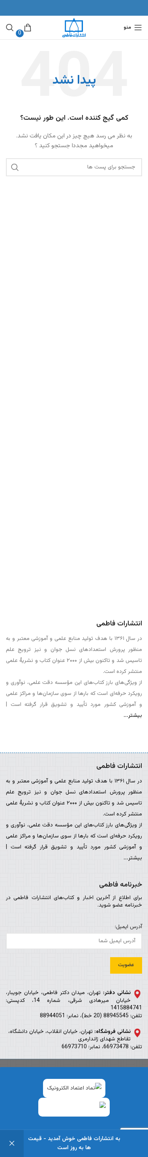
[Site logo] (73, 28)
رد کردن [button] (12, 1143)
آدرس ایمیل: (128, 927)
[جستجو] (10, 27)
